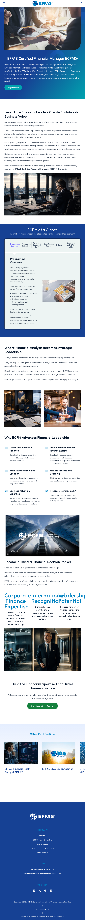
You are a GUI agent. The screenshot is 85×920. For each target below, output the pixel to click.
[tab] (14, 245)
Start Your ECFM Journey (42, 706)
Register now (13, 87)
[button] (3, 760)
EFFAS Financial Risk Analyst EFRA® (17, 770)
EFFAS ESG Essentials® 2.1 (58, 769)
